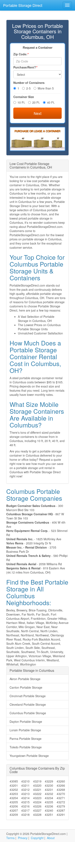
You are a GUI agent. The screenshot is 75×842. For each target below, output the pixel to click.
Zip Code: (20, 54)
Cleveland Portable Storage (28, 704)
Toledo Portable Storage (26, 747)
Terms (10, 838)
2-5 (28, 88)
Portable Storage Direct (22, 5)
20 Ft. (36, 102)
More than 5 (46, 88)
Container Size (23, 97)
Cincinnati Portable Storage (28, 696)
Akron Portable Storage (25, 679)
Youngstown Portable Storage (29, 756)
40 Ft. (51, 102)
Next (37, 113)
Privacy (23, 838)
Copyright (37, 838)
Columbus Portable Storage (28, 713)
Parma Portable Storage (25, 738)
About (51, 838)
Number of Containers (29, 83)
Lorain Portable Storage (25, 730)
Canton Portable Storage (26, 687)
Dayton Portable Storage (26, 721)
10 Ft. (21, 102)
